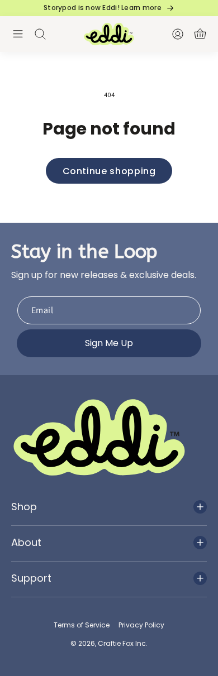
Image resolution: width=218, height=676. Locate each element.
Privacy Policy (141, 625)
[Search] (40, 34)
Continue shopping (109, 171)
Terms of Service (82, 625)
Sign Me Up (109, 343)
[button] (18, 34)
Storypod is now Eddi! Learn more (103, 7)
